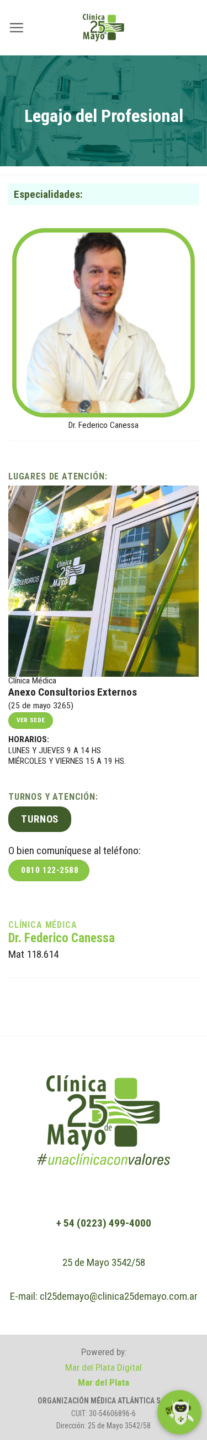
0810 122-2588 (49, 870)
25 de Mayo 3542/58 (103, 1262)
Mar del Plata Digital (103, 1367)
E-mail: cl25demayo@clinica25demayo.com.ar (104, 1296)
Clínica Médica (42, 925)
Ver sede (31, 720)
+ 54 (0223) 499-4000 (103, 1223)
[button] (16, 27)
